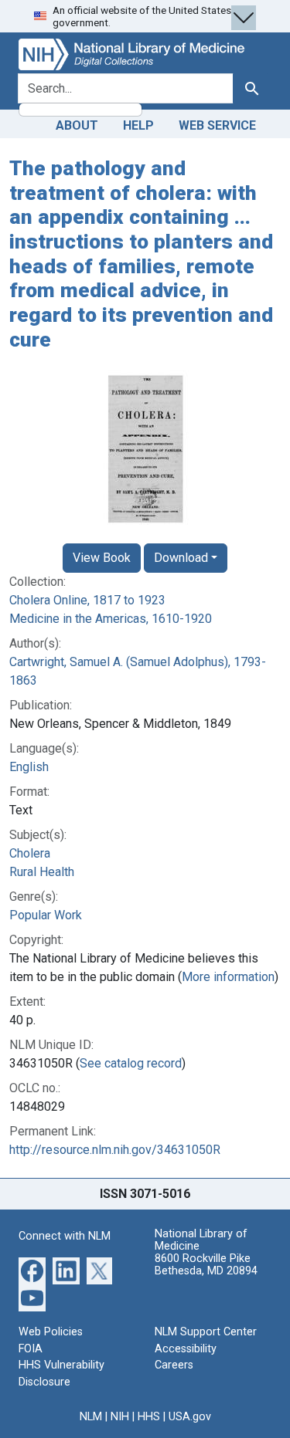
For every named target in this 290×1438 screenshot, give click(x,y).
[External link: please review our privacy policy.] (32, 1270)
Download (181, 557)
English (29, 767)
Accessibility (186, 1348)
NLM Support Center (206, 1331)
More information (228, 976)
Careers (174, 1365)
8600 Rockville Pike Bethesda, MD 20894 (206, 1264)
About (77, 125)
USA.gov (190, 1416)
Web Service (217, 125)
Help (138, 125)
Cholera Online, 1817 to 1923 (87, 600)
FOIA (31, 1348)
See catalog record (131, 1063)
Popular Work (45, 915)
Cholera (29, 853)
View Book (102, 557)
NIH (120, 1416)
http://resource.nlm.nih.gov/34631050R (114, 1149)
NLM (91, 1416)
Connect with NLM (65, 1236)
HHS (149, 1416)
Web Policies (51, 1331)
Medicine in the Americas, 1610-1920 (110, 618)
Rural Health (41, 871)
